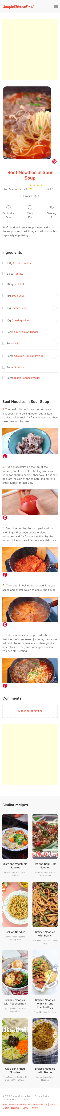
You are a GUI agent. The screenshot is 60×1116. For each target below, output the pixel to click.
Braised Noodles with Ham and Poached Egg (45, 1003)
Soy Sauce (18, 295)
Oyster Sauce (20, 308)
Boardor (25, 1107)
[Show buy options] (55, 295)
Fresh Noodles (22, 263)
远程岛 (34, 1107)
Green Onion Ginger (26, 332)
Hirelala (15, 1107)
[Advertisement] (30, 49)
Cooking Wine (20, 320)
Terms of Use (9, 1099)
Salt (16, 343)
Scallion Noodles (15, 932)
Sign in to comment (30, 710)
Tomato (18, 273)
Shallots (19, 367)
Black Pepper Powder (27, 377)
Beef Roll (19, 284)
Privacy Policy (42, 1096)
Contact (25, 1099)
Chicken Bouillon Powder (29, 355)
